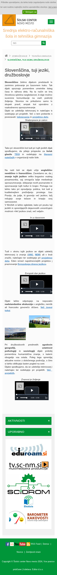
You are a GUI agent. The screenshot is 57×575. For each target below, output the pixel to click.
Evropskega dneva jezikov (32, 264)
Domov (46, 544)
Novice (20, 552)
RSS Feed (35, 544)
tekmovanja (23, 117)
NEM (37, 254)
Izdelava (27, 569)
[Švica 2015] (39, 321)
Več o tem (52, 7)
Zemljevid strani (33, 552)
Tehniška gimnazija (41, 56)
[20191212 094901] (15, 333)
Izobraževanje (19, 56)
